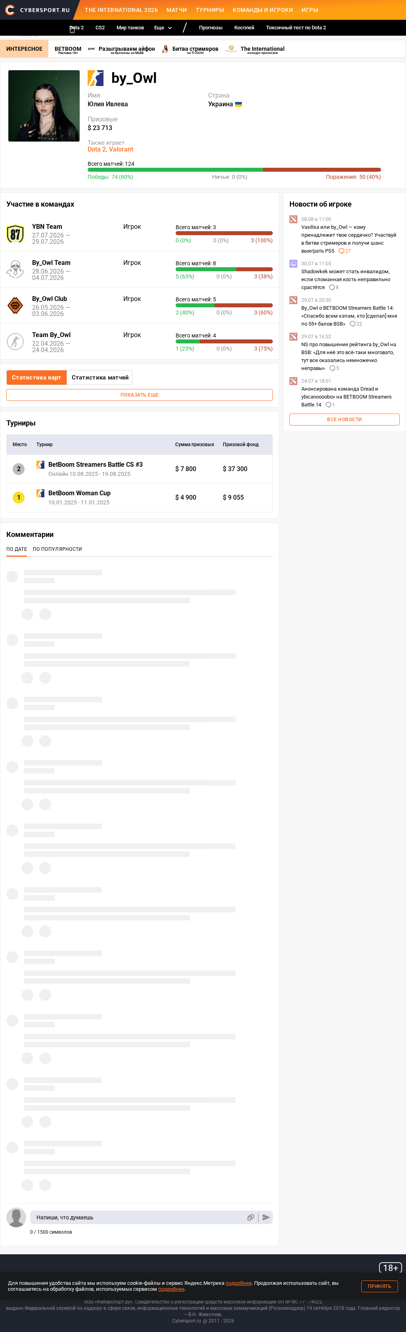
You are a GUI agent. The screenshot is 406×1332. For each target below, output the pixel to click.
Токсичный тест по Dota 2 (296, 28)
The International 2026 (121, 10)
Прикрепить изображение (250, 1217)
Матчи (177, 10)
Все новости (344, 419)
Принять (380, 1286)
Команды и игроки (263, 10)
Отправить (266, 1217)
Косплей (244, 28)
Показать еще (140, 395)
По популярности (57, 549)
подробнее (239, 1283)
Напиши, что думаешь (65, 1217)
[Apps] (72, 30)
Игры (310, 10)
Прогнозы (210, 28)
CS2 (100, 28)
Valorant (121, 149)
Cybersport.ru (186, 1321)
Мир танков (130, 28)
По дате (16, 549)
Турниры (210, 10)
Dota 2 (97, 149)
